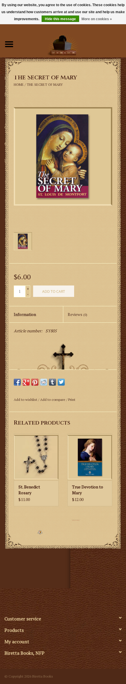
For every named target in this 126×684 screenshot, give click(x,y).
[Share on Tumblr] (52, 382)
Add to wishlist (25, 399)
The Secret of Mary (45, 84)
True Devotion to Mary (87, 489)
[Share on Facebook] (17, 382)
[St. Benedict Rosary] (36, 457)
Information (25, 314)
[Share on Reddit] (43, 382)
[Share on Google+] (26, 382)
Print (71, 399)
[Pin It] (34, 382)
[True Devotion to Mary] (89, 457)
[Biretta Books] (72, 43)
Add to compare (53, 399)
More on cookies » (96, 19)
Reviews (77, 314)
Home (19, 84)
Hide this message (60, 19)
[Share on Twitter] (61, 382)
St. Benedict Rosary (29, 489)
